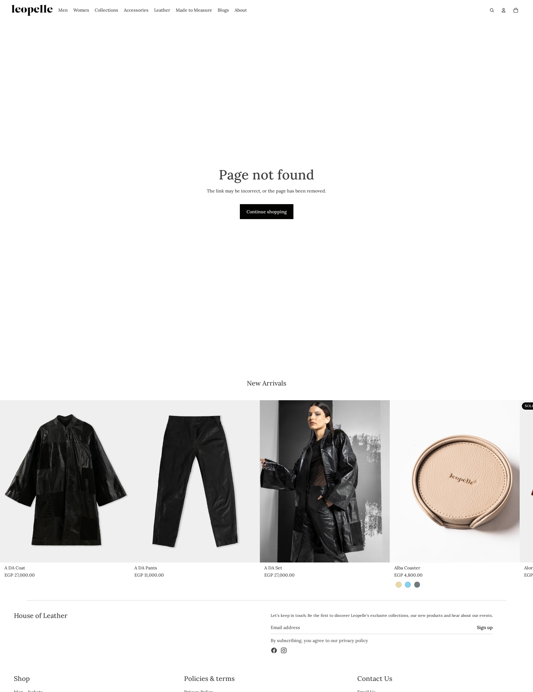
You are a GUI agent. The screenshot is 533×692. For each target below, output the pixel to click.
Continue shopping (267, 211)
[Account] (503, 10)
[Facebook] (274, 650)
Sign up (485, 627)
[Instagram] (283, 650)
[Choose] (121, 554)
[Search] (492, 10)
